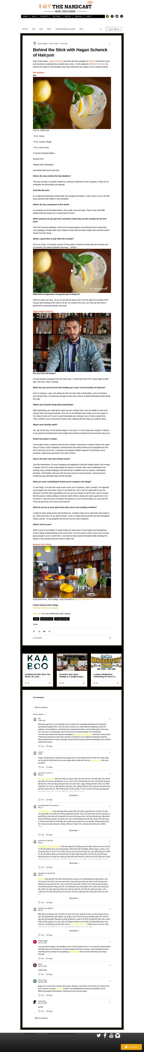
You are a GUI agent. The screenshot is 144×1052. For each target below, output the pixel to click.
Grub (33, 29)
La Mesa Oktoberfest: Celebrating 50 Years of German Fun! (104, 675)
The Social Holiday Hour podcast (65, 29)
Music (41, 29)
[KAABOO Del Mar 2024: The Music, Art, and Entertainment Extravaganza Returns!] (38, 662)
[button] (101, 29)
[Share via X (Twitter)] (39, 631)
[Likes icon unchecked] (39, 746)
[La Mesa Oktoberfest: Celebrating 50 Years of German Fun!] (106, 662)
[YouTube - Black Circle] (116, 16)
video (36, 619)
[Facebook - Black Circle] (112, 16)
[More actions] (109, 43)
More (81, 29)
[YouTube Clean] (111, 1035)
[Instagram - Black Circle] (121, 16)
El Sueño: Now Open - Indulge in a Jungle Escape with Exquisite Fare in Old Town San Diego (71, 675)
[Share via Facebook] (34, 631)
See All (119, 650)
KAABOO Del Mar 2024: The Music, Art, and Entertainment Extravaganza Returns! (37, 675)
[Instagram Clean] (117, 1035)
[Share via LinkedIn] (44, 631)
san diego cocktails (62, 619)
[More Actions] (109, 719)
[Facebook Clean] (105, 1035)
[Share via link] (49, 631)
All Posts (25, 29)
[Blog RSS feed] (107, 16)
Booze (49, 29)
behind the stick (47, 619)
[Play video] (72, 271)
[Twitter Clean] (98, 1035)
